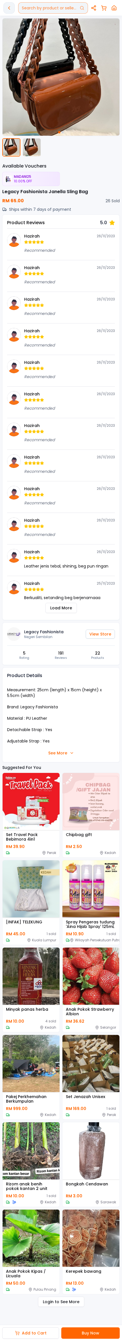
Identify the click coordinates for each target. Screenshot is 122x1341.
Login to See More (61, 1302)
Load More (61, 608)
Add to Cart (34, 1333)
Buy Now (90, 1333)
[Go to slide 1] (59, 132)
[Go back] (9, 8)
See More (57, 753)
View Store (100, 634)
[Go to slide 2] (63, 132)
